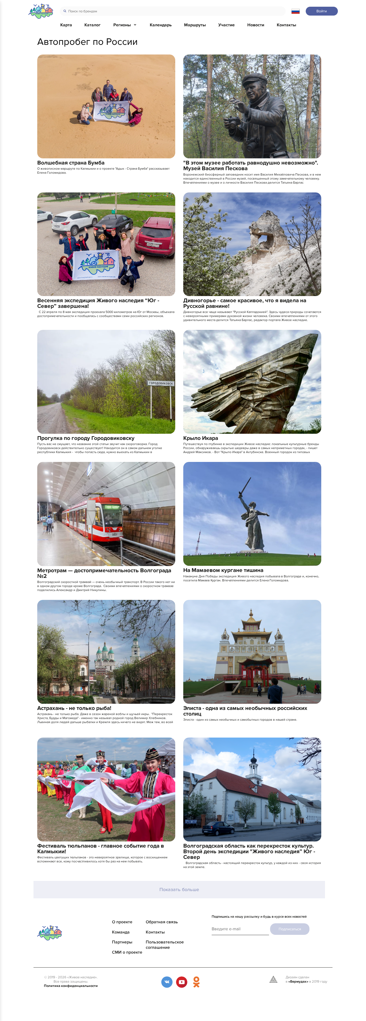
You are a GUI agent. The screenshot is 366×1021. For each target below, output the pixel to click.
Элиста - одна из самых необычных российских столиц (245, 711)
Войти (321, 11)
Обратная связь (162, 922)
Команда (121, 932)
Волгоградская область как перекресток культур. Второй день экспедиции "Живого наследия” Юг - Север (249, 851)
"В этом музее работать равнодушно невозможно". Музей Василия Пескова (250, 165)
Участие (226, 25)
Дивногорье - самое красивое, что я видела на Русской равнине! (244, 303)
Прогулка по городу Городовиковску (86, 438)
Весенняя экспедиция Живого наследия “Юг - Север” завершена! (98, 303)
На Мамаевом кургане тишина (223, 570)
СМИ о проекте (127, 952)
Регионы (122, 25)
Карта (66, 25)
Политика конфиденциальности (71, 986)
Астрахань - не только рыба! (74, 708)
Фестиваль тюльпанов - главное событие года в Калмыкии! (100, 848)
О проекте (122, 922)
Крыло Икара (200, 438)
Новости (255, 25)
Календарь (161, 25)
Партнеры (122, 942)
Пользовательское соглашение (165, 944)
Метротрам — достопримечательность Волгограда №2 (104, 573)
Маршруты (195, 25)
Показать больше (179, 889)
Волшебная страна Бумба (70, 163)
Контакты (286, 25)
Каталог (92, 25)
